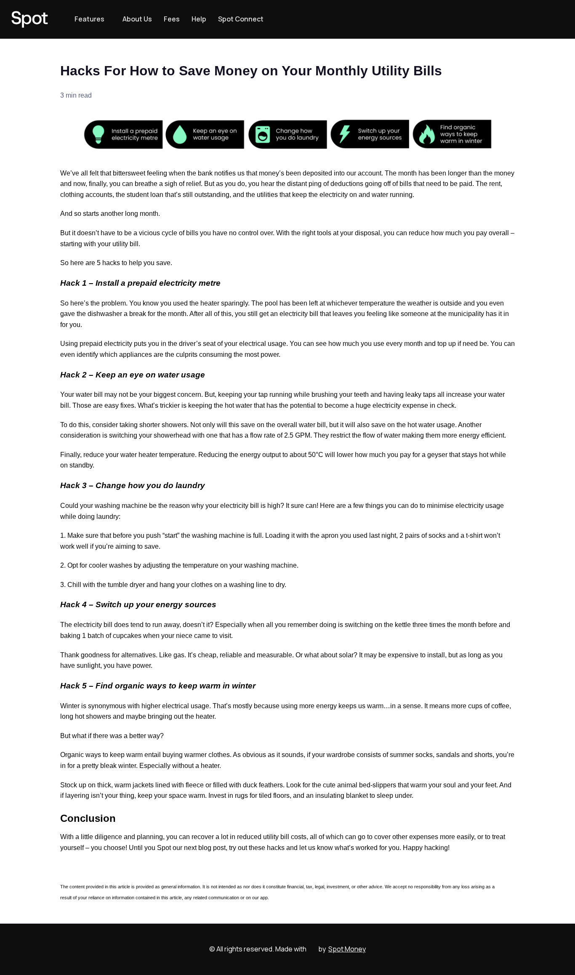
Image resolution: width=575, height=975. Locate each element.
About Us (137, 19)
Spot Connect (241, 19)
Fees (172, 19)
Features (89, 19)
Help (199, 19)
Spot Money (347, 949)
